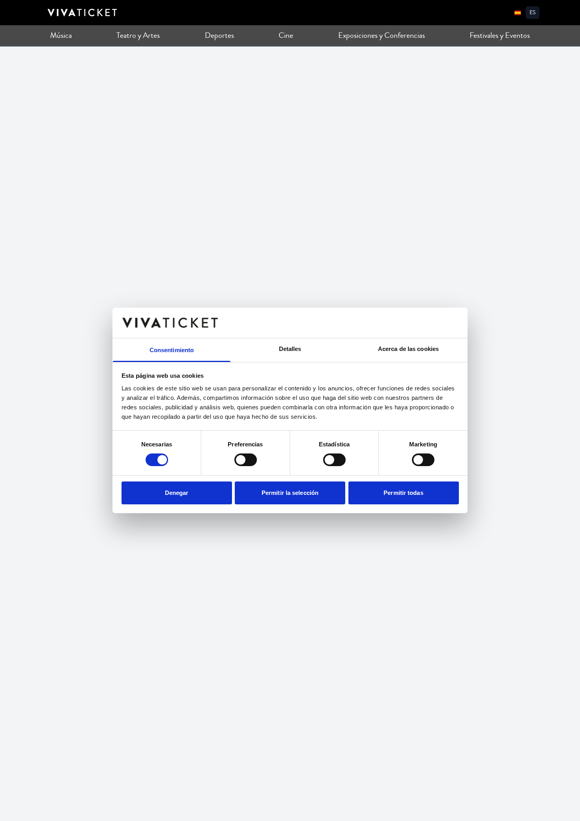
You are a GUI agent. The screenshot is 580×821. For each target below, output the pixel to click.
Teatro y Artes (138, 35)
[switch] (245, 459)
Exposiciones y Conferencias (381, 35)
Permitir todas (403, 492)
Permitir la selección (290, 492)
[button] (532, 12)
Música (61, 35)
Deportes (219, 35)
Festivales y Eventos (500, 35)
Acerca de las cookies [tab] (408, 348)
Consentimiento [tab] (172, 350)
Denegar (177, 492)
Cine (286, 35)
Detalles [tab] (290, 348)
